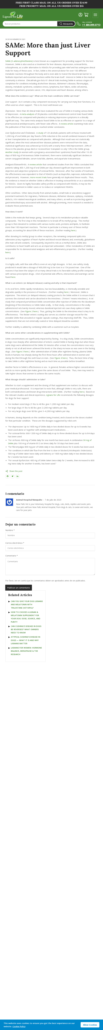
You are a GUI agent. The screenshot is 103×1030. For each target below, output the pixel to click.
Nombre (10, 530)
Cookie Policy (18, 1026)
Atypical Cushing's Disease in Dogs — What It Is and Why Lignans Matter (25, 640)
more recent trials (38, 177)
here (73, 230)
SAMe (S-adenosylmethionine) (19, 61)
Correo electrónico (14, 543)
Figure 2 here (31, 311)
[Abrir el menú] (95, 15)
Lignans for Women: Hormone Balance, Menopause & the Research (26, 651)
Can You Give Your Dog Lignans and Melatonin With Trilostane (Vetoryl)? (27, 604)
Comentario (11, 555)
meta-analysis (27, 114)
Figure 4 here (60, 358)
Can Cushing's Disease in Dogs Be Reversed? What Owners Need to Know (26, 629)
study (40, 132)
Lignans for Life (53, 395)
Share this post (15, 471)
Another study (12, 152)
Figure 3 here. (22, 351)
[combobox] (39, 24)
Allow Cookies (90, 1024)
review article (67, 123)
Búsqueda (68, 23)
